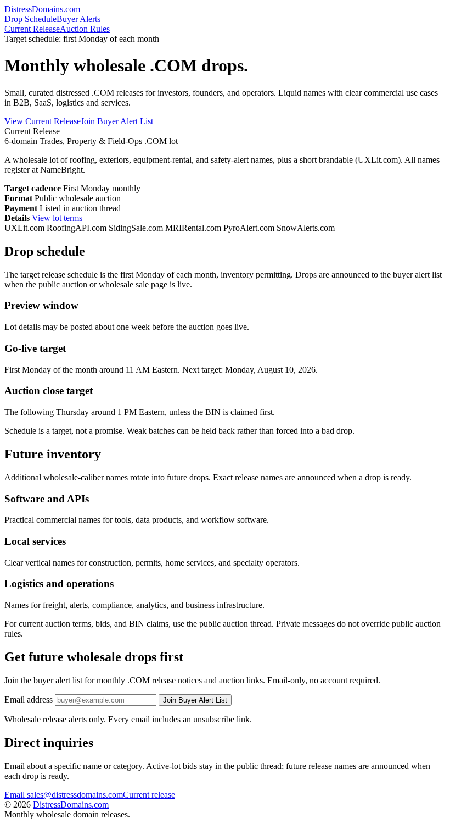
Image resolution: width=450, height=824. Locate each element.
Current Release (32, 29)
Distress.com (42, 9)
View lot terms (57, 218)
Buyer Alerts (78, 19)
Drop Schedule (30, 19)
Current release (149, 794)
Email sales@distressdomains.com (63, 794)
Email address (28, 699)
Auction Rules (85, 29)
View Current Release (42, 121)
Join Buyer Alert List (117, 121)
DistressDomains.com (71, 804)
